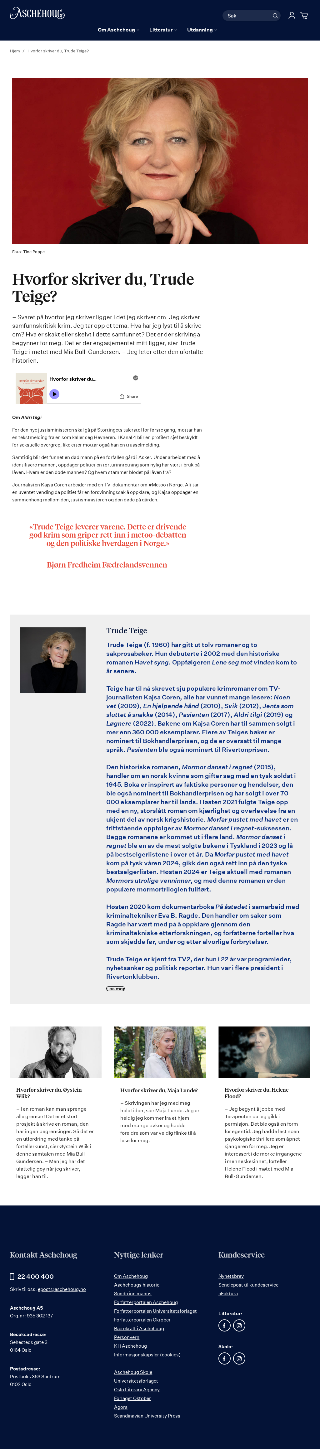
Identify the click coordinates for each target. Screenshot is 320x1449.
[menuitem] (118, 30)
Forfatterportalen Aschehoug (146, 1302)
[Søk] (275, 15)
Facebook (224, 1325)
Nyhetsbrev (231, 1276)
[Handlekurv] (305, 16)
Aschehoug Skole (133, 1372)
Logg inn (292, 16)
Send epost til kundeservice (248, 1285)
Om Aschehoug (131, 1276)
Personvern (126, 1337)
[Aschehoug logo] (37, 15)
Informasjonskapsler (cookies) (147, 1355)
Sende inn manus (133, 1294)
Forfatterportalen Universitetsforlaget (155, 1311)
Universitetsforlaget (136, 1381)
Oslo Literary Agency (137, 1390)
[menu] (157, 30)
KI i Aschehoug (130, 1346)
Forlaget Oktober (132, 1398)
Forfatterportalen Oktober (142, 1320)
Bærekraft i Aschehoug (139, 1328)
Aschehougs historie (136, 1285)
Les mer (115, 988)
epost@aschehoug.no (62, 1289)
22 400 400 (36, 1276)
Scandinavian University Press (147, 1416)
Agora (121, 1407)
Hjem (15, 50)
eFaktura (228, 1294)
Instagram (239, 1325)
